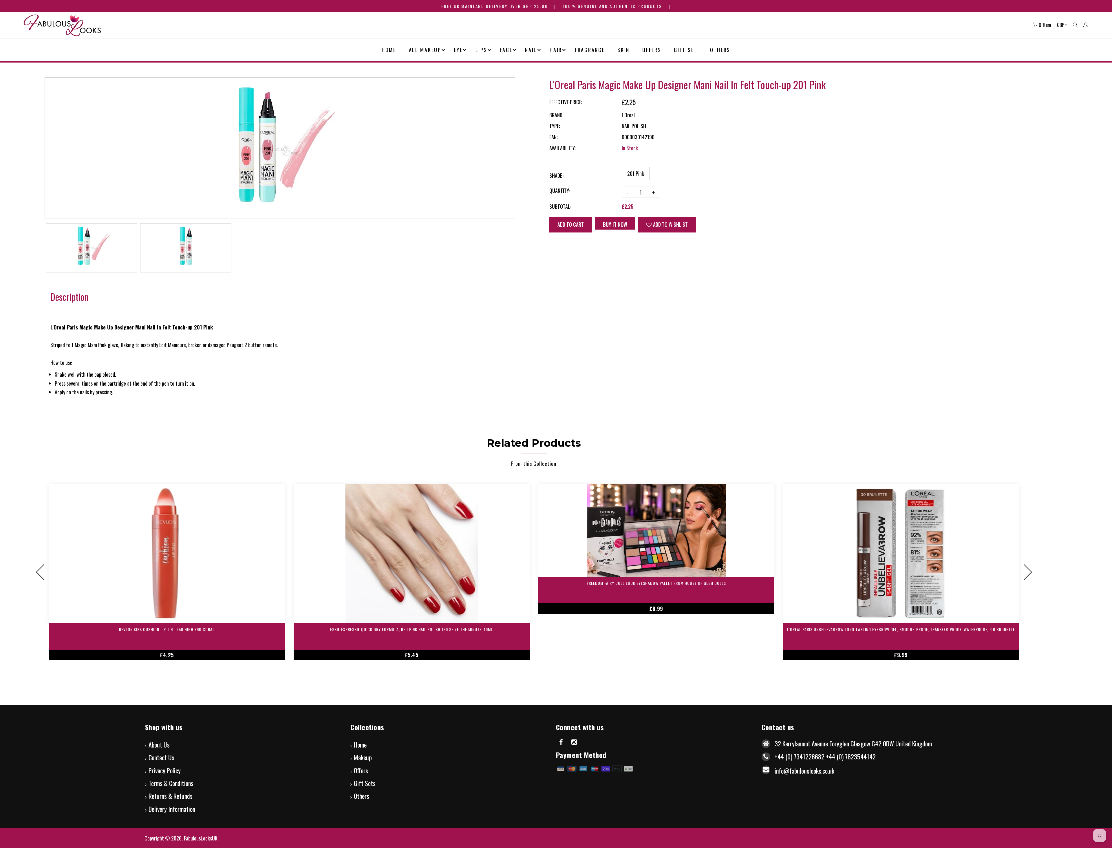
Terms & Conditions (171, 783)
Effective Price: (565, 102)
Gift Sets (365, 783)
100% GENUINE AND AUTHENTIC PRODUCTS (613, 6)
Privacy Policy (165, 770)
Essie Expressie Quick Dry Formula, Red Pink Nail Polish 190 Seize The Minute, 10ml (411, 629)
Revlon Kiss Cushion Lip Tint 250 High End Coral (167, 629)
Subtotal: (560, 206)
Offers (361, 770)
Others (361, 796)
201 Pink (635, 173)
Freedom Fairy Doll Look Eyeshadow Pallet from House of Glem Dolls (656, 583)
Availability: (562, 148)
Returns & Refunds (171, 796)
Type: (554, 126)
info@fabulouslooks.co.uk (804, 770)
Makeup (363, 757)
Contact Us (161, 757)
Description (69, 296)
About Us (159, 744)
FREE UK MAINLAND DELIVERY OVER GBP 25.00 (494, 6)
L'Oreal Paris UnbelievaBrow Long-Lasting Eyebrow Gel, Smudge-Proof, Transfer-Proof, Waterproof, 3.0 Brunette (901, 629)
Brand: (556, 115)
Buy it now (615, 224)
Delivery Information (172, 809)
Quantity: (559, 190)
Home (360, 744)
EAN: (553, 137)
